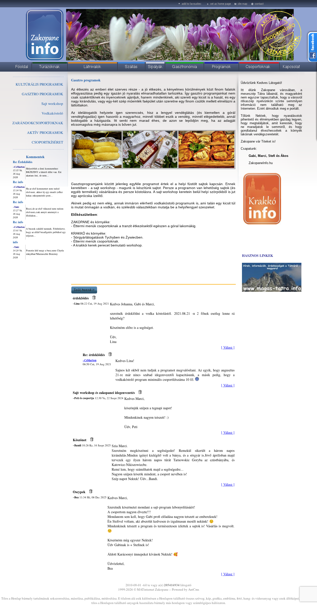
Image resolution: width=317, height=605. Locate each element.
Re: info (18, 182)
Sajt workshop (52, 103)
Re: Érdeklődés (22, 162)
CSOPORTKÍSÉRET (47, 142)
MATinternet (145, 589)
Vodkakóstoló (52, 113)
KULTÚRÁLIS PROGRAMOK (39, 84)
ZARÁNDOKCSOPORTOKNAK (37, 122)
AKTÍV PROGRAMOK (45, 132)
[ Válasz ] (228, 347)
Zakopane (161, 589)
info (15, 242)
